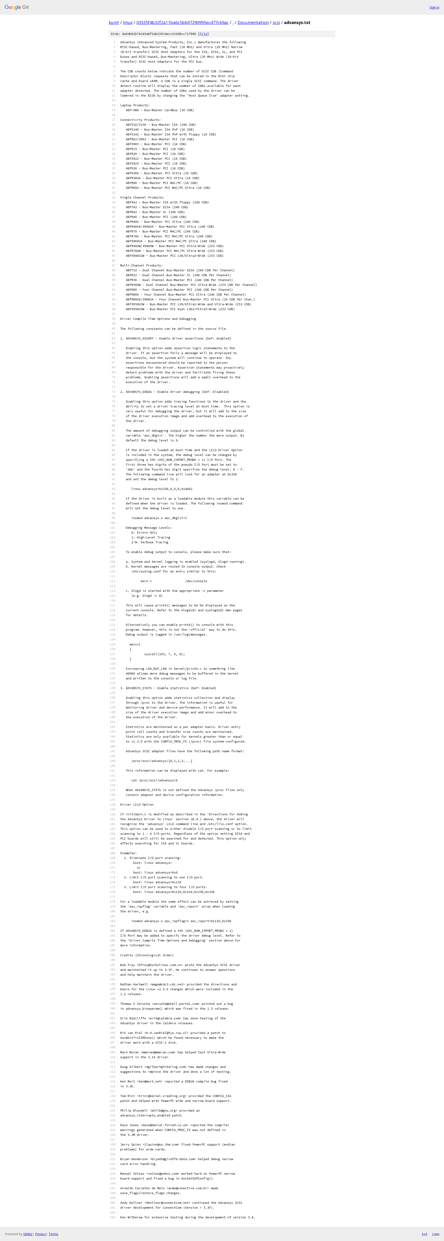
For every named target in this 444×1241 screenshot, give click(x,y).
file (203, 34)
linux (128, 22)
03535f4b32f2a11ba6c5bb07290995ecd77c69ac (182, 22)
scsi (276, 22)
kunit (114, 22)
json (435, 1234)
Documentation (253, 22)
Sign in (434, 7)
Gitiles (27, 1234)
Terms (53, 1234)
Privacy (40, 1234)
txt (424, 1234)
